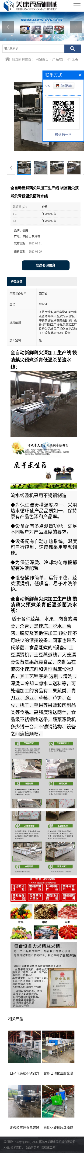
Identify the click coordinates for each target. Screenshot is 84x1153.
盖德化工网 (48, 1147)
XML (7, 1147)
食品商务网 (32, 1147)
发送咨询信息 (45, 265)
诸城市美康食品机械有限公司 (57, 1141)
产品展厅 (58, 59)
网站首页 (42, 59)
